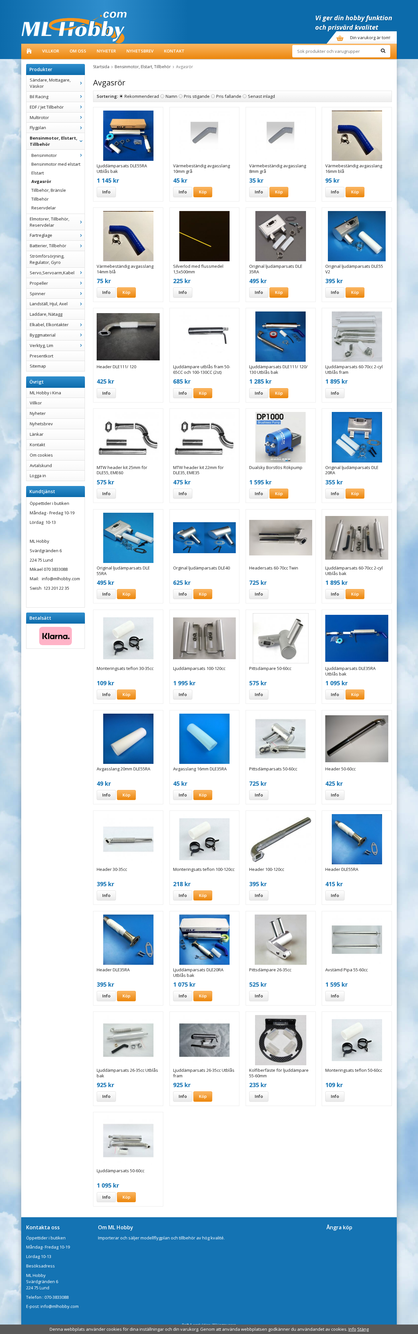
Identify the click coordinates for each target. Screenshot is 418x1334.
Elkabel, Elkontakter (49, 324)
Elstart (37, 173)
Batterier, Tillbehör (48, 246)
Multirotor (39, 117)
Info (106, 192)
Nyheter (106, 51)
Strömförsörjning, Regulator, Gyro (47, 259)
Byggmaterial (43, 335)
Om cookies (41, 455)
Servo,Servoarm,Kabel (52, 273)
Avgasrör (41, 181)
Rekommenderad (141, 96)
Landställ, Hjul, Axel (49, 304)
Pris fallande (228, 96)
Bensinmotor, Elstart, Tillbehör (53, 141)
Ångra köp (339, 1227)
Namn (171, 96)
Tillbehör (40, 199)
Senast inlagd (261, 96)
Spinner (37, 293)
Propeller (39, 283)
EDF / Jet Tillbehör (47, 107)
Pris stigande (197, 96)
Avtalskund (41, 465)
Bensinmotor (44, 155)
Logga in (38, 475)
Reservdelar (43, 208)
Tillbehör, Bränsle (48, 190)
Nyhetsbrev (139, 51)
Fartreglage (41, 235)
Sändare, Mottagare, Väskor (50, 83)
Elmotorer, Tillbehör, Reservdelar (49, 222)
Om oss (78, 51)
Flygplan (38, 127)
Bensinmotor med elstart (55, 164)
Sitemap (38, 366)
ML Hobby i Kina (45, 393)
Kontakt (174, 51)
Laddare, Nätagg (46, 314)
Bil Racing (39, 96)
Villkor (50, 51)
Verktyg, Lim (41, 345)
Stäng (363, 1329)
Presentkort (41, 356)
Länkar (36, 434)
